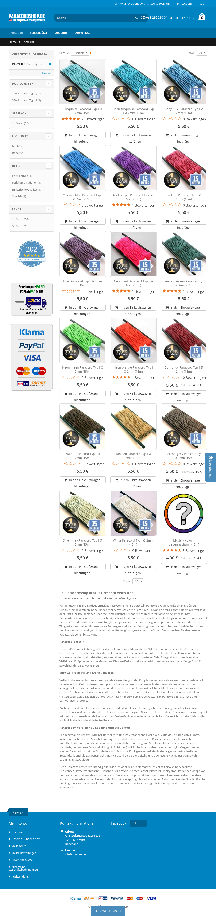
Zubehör (61, 33)
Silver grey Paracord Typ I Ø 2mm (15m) (82, 542)
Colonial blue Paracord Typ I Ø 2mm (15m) (83, 197)
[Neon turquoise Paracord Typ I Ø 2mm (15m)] (133, 81)
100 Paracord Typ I (23, 93)
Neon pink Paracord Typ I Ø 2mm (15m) (133, 283)
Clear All (46, 73)
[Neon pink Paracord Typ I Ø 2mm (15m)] (133, 254)
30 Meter (17, 226)
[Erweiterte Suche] (10, 867)
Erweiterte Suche (22, 860)
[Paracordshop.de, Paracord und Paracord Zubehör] (27, 18)
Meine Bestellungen (24, 853)
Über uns (17, 832)
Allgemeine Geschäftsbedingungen (23, 868)
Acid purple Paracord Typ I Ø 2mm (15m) (133, 197)
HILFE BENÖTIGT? (183, 18)
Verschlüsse (39, 33)
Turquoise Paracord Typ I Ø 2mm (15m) (82, 111)
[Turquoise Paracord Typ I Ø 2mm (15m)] (82, 81)
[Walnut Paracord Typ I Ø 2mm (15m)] (82, 426)
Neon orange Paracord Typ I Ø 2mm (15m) (133, 369)
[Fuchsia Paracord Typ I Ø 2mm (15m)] (184, 168)
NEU (15, 146)
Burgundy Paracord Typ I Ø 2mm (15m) (184, 369)
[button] (108, 911)
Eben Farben (20, 176)
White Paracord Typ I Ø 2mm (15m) (133, 542)
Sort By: (64, 53)
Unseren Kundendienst (26, 839)
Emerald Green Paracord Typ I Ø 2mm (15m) (183, 283)
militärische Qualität (24, 189)
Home (13, 42)
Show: (190, 53)
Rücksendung (20, 876)
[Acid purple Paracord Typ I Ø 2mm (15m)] (133, 168)
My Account (184, 3)
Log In (203, 3)
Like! (138, 823)
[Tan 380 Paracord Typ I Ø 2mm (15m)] (133, 426)
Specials (17, 196)
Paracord (16, 33)
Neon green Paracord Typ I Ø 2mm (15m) (82, 369)
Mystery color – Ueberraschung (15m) (184, 542)
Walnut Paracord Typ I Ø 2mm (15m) (82, 456)
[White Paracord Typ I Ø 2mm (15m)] (133, 513)
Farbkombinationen (24, 182)
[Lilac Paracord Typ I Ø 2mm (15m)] (82, 254)
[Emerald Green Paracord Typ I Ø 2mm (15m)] (184, 254)
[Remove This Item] (48, 64)
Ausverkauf (83, 33)
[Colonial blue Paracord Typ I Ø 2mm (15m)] (82, 168)
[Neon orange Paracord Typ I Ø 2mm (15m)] (133, 340)
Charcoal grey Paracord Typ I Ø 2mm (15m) (184, 456)
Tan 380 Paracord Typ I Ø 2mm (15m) (133, 456)
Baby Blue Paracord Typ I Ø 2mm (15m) (184, 111)
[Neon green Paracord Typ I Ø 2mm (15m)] (82, 340)
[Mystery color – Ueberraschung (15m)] (184, 513)
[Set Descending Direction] (90, 52)
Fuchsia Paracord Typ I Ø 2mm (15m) (183, 197)
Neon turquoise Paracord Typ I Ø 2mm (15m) (133, 111)
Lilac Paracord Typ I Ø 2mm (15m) (82, 283)
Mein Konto (19, 846)
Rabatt (16, 153)
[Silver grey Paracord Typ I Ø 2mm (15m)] (82, 513)
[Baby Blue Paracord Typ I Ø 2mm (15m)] (184, 81)
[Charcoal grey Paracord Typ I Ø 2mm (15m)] (184, 426)
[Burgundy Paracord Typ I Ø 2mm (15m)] (184, 340)
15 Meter (17, 123)
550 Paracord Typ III (24, 100)
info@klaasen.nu (75, 854)
